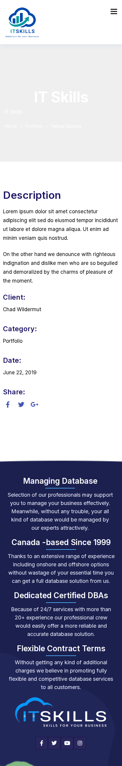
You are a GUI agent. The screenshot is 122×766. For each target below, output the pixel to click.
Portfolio (34, 126)
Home (10, 126)
